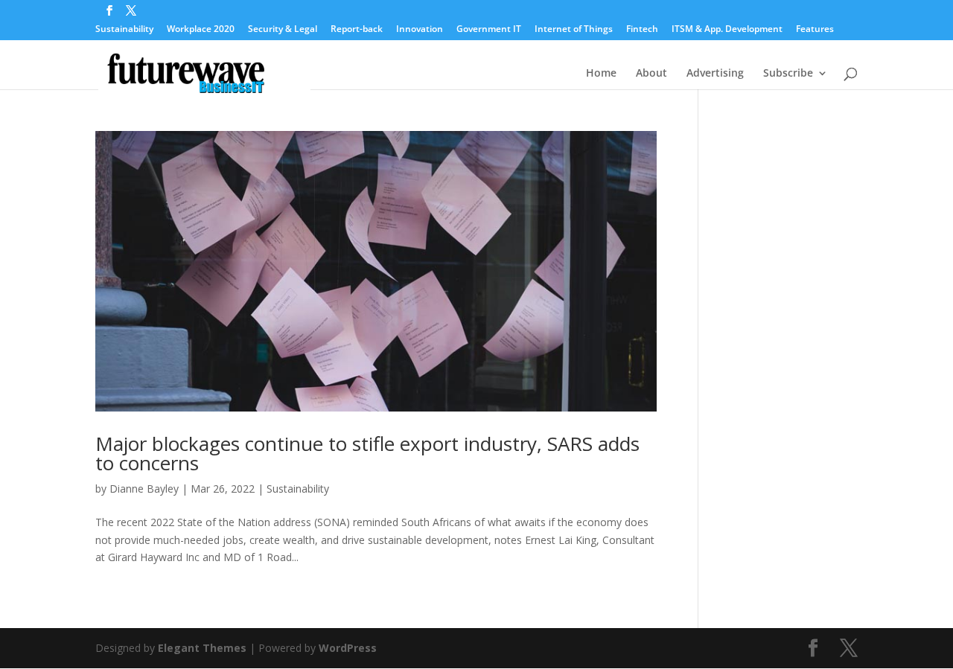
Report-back (357, 30)
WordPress (348, 648)
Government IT (488, 30)
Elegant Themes (202, 648)
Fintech (642, 30)
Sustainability (124, 30)
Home (601, 74)
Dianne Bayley (144, 488)
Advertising (715, 74)
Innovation (419, 30)
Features (815, 30)
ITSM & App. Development (727, 30)
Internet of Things (574, 30)
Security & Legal (282, 30)
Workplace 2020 (201, 30)
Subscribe (788, 74)
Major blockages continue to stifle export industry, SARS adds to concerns (367, 453)
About (651, 74)
